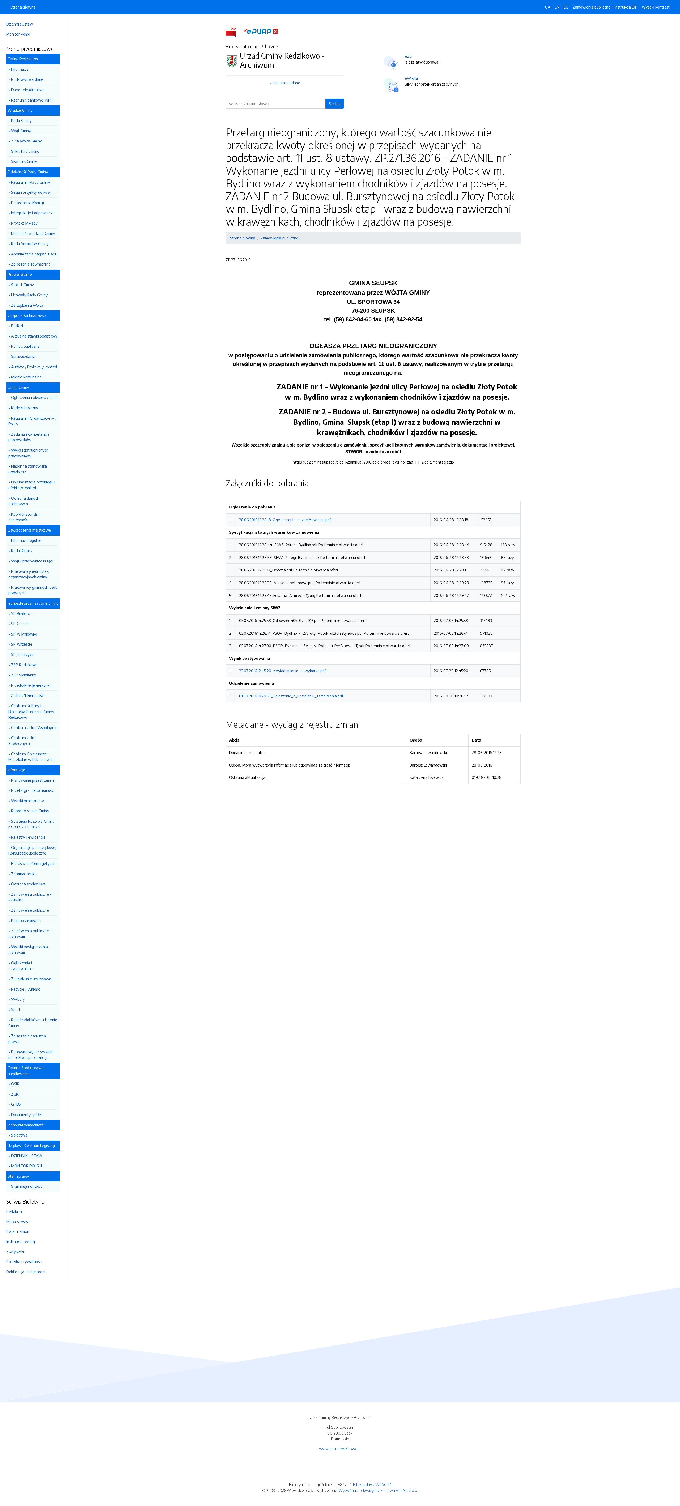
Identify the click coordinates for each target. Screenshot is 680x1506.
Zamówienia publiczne (591, 7)
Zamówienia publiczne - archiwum (30, 933)
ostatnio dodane (286, 82)
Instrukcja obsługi (21, 1241)
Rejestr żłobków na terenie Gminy (32, 1022)
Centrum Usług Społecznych (22, 740)
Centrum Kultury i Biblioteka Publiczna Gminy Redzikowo (31, 711)
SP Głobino (20, 623)
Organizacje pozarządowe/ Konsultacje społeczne (32, 850)
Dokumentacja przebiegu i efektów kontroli (31, 484)
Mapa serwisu (18, 1221)
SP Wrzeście (21, 644)
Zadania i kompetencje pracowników (29, 437)
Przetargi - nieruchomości (32, 790)
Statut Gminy (22, 284)
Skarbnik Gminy (24, 161)
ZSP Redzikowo (24, 664)
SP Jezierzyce (22, 654)
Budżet (17, 325)
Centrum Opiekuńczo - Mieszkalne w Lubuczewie (30, 756)
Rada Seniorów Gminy (30, 243)
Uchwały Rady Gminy (29, 294)
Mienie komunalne (26, 377)
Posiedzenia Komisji (27, 202)
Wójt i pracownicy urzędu (32, 560)
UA (547, 7)
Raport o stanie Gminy (30, 810)
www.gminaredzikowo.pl (340, 1448)
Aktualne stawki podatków (34, 336)
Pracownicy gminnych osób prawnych (32, 590)
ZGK (15, 1094)
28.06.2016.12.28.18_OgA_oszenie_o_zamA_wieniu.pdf (285, 519)
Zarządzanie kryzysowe (31, 978)
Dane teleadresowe (28, 89)
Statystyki (15, 1251)
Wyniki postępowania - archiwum (29, 949)
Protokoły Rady (24, 223)
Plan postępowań (26, 920)
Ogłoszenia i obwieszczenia (34, 397)
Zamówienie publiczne (30, 910)
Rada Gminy (21, 120)
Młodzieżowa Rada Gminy (33, 233)
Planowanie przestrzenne (32, 780)
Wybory (18, 999)
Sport (15, 1009)
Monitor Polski (18, 34)
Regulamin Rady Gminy (30, 182)
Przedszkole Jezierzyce (30, 685)
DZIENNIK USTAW (26, 1155)
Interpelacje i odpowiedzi (32, 212)
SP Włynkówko (24, 634)
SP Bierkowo (22, 613)
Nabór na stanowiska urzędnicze (27, 469)
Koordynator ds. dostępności (23, 517)
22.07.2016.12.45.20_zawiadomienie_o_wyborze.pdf (282, 670)
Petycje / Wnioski (25, 989)
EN (557, 7)
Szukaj (335, 103)
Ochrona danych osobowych (23, 501)
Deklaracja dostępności (25, 1271)
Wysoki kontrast (656, 7)
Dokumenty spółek (27, 1114)
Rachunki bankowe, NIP (31, 100)
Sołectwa (19, 1135)
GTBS (16, 1104)
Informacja (20, 69)
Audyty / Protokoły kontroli (34, 366)
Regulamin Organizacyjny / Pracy (32, 421)
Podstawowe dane (27, 79)
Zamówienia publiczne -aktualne (30, 897)
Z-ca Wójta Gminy (26, 140)
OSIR (15, 1083)
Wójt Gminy (21, 130)
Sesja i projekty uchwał (30, 192)
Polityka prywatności (24, 1261)
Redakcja (14, 1211)
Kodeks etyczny (24, 407)
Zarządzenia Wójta (27, 305)
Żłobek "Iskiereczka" (28, 695)
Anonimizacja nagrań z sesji (34, 253)
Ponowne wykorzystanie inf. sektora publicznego (30, 1054)
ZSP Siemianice (24, 674)
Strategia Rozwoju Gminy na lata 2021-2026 (31, 824)
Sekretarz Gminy (25, 151)
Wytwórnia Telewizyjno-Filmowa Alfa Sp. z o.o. (378, 1490)
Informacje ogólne (26, 540)
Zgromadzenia (23, 873)
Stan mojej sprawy (26, 1186)
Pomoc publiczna (25, 346)
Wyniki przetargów (27, 800)
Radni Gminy (21, 550)
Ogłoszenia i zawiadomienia (21, 965)
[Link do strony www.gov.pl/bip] (234, 31)
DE (566, 7)
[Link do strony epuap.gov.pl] (261, 31)
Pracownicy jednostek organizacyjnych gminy (28, 574)
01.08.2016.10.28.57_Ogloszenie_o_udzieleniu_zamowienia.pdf (291, 695)
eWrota (411, 78)
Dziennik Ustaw (19, 24)
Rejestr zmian (17, 1231)
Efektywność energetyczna (34, 863)
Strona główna (23, 7)
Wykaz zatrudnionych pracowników (28, 453)
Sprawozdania (23, 356)
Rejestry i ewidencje (28, 837)
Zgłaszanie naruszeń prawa (27, 1038)
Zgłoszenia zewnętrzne (31, 264)
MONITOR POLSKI (26, 1165)
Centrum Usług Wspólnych (33, 727)
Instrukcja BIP (626, 7)
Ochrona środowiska (28, 883)
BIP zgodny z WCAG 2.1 (372, 1484)
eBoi (408, 56)
